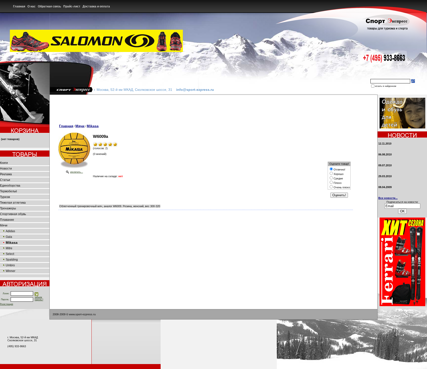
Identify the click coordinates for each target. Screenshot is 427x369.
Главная (19, 6)
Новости (6, 168)
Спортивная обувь (13, 214)
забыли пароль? (39, 298)
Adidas (10, 231)
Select (10, 254)
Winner (10, 271)
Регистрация (6, 304)
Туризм (5, 197)
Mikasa (93, 126)
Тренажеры (8, 208)
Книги (4, 163)
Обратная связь (50, 6)
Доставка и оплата (96, 6)
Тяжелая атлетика (13, 202)
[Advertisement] (148, 106)
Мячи (3, 225)
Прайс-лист (72, 6)
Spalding (12, 259)
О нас (32, 6)
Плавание (7, 219)
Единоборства (10, 185)
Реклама (6, 174)
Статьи (5, 180)
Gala (9, 237)
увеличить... (76, 172)
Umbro (10, 265)
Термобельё (8, 191)
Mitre (9, 248)
